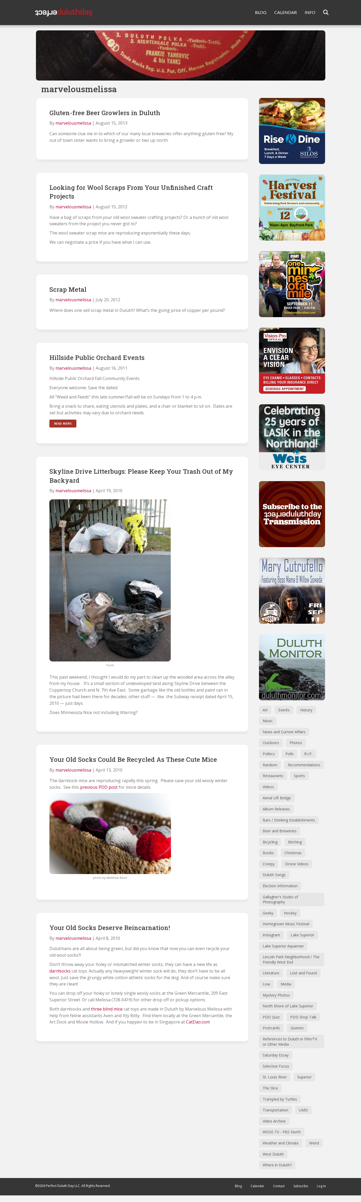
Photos (296, 742)
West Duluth (273, 1154)
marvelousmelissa (73, 123)
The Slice (270, 1088)
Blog (238, 1186)
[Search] (322, 12)
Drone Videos (296, 863)
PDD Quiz (271, 1017)
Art (265, 709)
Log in (321, 1186)
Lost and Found (303, 972)
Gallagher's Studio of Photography (280, 899)
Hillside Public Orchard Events (97, 357)
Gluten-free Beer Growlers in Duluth (104, 113)
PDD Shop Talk (303, 1017)
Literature (271, 972)
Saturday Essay (276, 1055)
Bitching (295, 841)
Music (268, 720)
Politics (269, 753)
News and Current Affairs (284, 731)
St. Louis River (275, 1076)
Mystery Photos (276, 995)
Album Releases (276, 808)
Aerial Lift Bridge (277, 797)
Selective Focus (276, 1066)
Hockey (290, 912)
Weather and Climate (281, 1142)
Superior (304, 1076)
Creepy (269, 863)
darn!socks (60, 971)
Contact (279, 1186)
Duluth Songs (274, 874)
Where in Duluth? (277, 1164)
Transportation (275, 1109)
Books (268, 852)
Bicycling (270, 841)
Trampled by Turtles (280, 1099)
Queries (297, 1027)
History (306, 709)
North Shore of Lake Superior (288, 1005)
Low (266, 984)
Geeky (268, 912)
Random (270, 764)
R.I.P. (308, 753)
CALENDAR (285, 12)
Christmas (293, 852)
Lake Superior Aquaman (283, 946)
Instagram (271, 934)
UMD (303, 1109)
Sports (299, 775)
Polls (289, 753)
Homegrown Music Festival (286, 923)
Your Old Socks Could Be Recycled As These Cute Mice (133, 759)
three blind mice (107, 1009)
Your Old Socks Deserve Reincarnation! (109, 927)
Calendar (257, 1186)
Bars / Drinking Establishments (289, 820)
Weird (314, 1142)
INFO (310, 12)
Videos (268, 786)
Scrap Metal (67, 289)
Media (286, 984)
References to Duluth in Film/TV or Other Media (290, 1041)
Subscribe (300, 1186)
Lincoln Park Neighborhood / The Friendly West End (291, 959)
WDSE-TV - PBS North (282, 1131)
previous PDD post (98, 787)
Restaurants (273, 775)
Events (284, 709)
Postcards (271, 1027)
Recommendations (304, 764)
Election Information (280, 885)
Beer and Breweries (280, 830)
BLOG (260, 12)
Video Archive (274, 1121)
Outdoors (271, 742)
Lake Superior (302, 934)
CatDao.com (198, 1022)
